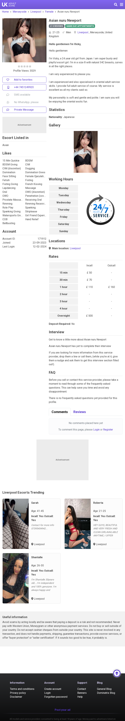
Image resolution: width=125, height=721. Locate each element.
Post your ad (62, 709)
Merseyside (20, 11)
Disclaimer (16, 696)
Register (108, 429)
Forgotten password (55, 696)
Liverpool (35, 11)
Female (49, 11)
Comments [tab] (60, 412)
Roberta (98, 502)
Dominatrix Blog (106, 692)
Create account (52, 688)
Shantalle (37, 557)
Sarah (34, 502)
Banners (82, 692)
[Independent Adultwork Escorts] (9, 5)
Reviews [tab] (79, 412)
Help (80, 696)
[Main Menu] (121, 4)
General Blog (104, 688)
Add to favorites (23, 79)
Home (5, 11)
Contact (81, 688)
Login (96, 429)
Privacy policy (18, 692)
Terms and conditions (22, 688)
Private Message (24, 109)
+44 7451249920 (24, 87)
